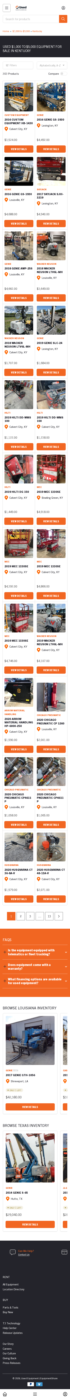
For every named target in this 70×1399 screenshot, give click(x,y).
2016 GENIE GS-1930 (50, 119)
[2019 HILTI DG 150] (18, 469)
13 (49, 916)
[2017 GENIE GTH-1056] (30, 1040)
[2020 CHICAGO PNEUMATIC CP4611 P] (18, 771)
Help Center (10, 1328)
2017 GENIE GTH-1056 (20, 1075)
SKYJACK (41, 189)
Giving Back (9, 1358)
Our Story (8, 1343)
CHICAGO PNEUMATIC (49, 715)
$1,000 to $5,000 (21, 31)
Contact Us (23, 1254)
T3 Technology (11, 1323)
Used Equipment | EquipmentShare (39, 1378)
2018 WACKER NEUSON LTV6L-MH (50, 270)
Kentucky (37, 31)
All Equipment (11, 1284)
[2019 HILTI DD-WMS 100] (18, 394)
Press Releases (11, 1362)
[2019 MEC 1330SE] (51, 469)
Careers (7, 1348)
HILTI (7, 412)
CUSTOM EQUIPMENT (16, 115)
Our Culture (9, 1353)
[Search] (63, 19)
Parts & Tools (10, 1307)
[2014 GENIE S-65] (30, 1158)
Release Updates (13, 1332)
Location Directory (13, 1289)
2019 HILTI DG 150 (16, 491)
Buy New (8, 1312)
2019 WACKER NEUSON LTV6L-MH (50, 642)
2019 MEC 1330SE (48, 491)
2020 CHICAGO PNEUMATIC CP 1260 (50, 721)
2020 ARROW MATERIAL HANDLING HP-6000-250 (18, 722)
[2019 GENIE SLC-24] (51, 320)
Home (6, 31)
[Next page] (59, 916)
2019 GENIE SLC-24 (49, 342)
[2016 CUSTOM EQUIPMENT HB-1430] (18, 97)
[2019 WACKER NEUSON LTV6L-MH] (51, 618)
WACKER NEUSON (46, 263)
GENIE (40, 115)
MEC (39, 487)
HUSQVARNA (11, 865)
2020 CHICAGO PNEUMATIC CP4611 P (17, 797)
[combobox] (35, 19)
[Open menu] (7, 8)
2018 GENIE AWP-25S (18, 268)
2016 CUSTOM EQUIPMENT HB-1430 (18, 121)
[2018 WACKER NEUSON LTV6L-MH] (51, 245)
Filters (13, 65)
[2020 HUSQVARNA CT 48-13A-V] (51, 847)
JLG (65, 1187)
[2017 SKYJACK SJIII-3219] (51, 171)
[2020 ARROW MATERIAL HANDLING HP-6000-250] (18, 692)
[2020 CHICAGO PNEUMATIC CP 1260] (51, 697)
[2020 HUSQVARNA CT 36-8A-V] (18, 847)
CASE (66, 1070)
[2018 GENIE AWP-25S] (18, 245)
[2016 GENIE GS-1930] (51, 97)
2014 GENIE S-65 (17, 1192)
